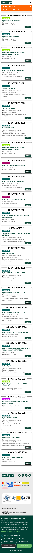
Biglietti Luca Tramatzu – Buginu (12, 457)
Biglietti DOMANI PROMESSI (11, 437)
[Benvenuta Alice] (6, 2)
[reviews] (26, 475)
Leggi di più (24, 529)
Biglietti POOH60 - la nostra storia (13, 165)
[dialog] (16, 534)
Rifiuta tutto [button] (8, 546)
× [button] (31, 517)
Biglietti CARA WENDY (9, 418)
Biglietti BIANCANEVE (9, 253)
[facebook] (19, 475)
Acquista (28, 26)
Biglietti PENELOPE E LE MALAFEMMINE (15, 332)
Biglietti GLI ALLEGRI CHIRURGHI (13, 70)
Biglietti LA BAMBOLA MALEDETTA (13, 273)
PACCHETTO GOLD (8, 128)
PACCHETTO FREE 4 (8, 88)
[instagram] (23, 475)
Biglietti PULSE (7, 366)
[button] (16, 532)
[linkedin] (29, 475)
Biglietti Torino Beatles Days (11, 21)
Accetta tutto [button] (24, 546)
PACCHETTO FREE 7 (8, 108)
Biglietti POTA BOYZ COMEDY (11, 36)
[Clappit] (8, 476)
